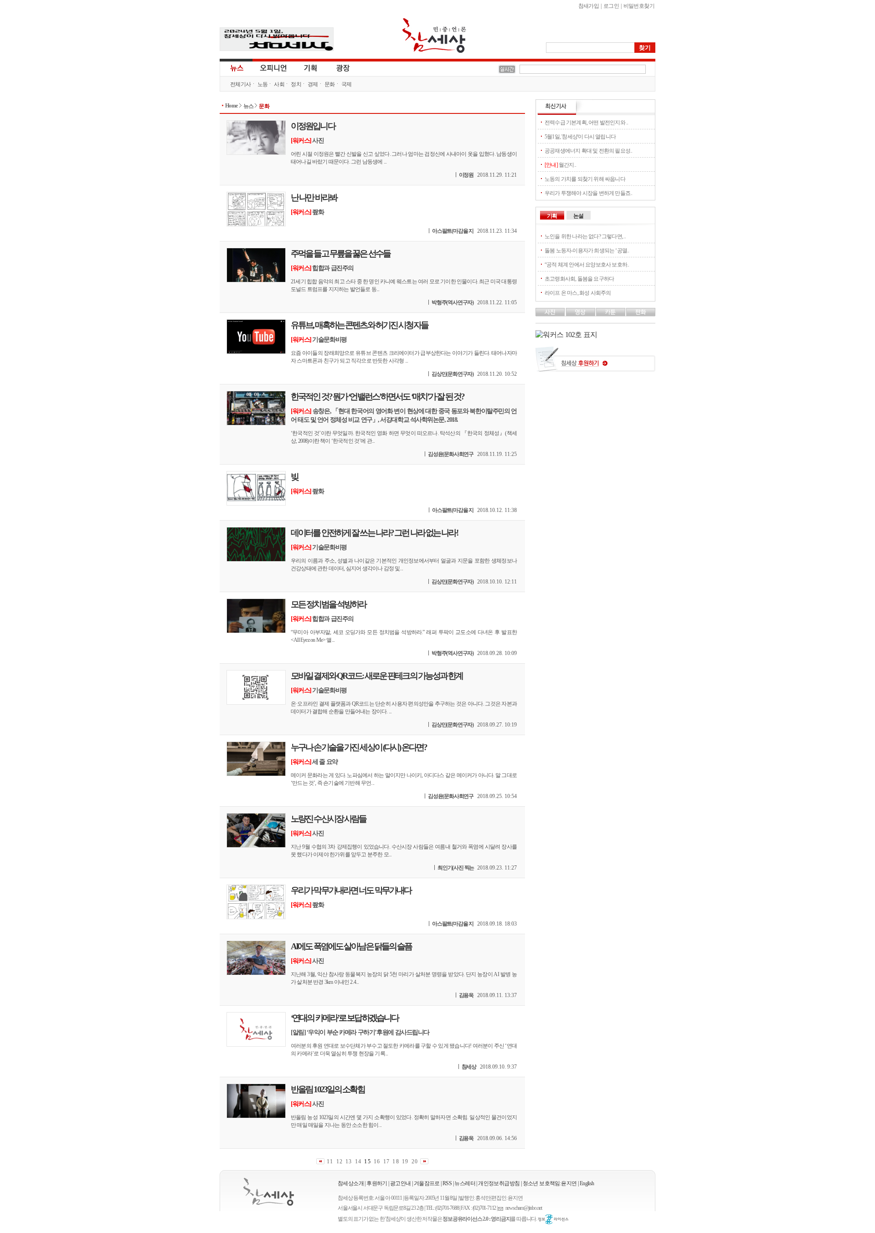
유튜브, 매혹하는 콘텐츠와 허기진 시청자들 (359, 325)
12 (339, 1161)
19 (405, 1161)
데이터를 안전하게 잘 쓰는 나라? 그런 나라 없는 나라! (374, 532)
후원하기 (376, 1183)
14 (358, 1161)
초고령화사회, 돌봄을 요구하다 (579, 279)
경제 (313, 84)
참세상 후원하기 (595, 363)
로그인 (611, 6)
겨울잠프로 (427, 1183)
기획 (310, 67)
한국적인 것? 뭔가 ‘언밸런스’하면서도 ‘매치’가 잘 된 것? (377, 396)
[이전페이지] (320, 1161)
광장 (336, 67)
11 (330, 1161)
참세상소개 (351, 1183)
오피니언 (273, 67)
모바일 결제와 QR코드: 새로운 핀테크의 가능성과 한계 (377, 675)
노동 (262, 84)
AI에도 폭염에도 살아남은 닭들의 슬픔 (351, 946)
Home (231, 105)
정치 (296, 84)
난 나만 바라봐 (314, 197)
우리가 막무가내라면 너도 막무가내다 (351, 890)
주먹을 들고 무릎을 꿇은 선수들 (340, 253)
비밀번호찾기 (638, 6)
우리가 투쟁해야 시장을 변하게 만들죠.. (588, 193)
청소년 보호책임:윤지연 (550, 1183)
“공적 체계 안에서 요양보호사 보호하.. (587, 264)
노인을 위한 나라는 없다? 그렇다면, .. (585, 236)
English (587, 1183)
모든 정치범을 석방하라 (328, 604)
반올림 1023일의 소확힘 (328, 1089)
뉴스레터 (464, 1183)
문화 (329, 84)
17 (386, 1161)
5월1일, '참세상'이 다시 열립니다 (580, 136)
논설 (578, 216)
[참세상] (268, 1192)
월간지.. (560, 165)
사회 (279, 84)
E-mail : (501, 1208)
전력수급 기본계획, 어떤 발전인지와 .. (586, 122)
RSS (447, 1183)
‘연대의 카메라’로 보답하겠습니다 (344, 1018)
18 (395, 1161)
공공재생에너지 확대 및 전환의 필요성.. (588, 151)
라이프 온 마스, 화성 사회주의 (578, 293)
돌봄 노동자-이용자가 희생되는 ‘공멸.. (587, 250)
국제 (346, 84)
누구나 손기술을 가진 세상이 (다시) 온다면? (359, 747)
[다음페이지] (424, 1161)
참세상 (434, 35)
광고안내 (400, 1183)
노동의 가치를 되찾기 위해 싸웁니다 (585, 179)
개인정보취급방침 (499, 1183)
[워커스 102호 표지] (566, 334)
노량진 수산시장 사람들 (328, 819)
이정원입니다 (313, 126)
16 (377, 1161)
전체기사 (240, 84)
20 (415, 1161)
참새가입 (588, 6)
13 (348, 1161)
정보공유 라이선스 (553, 1219)
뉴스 (236, 67)
